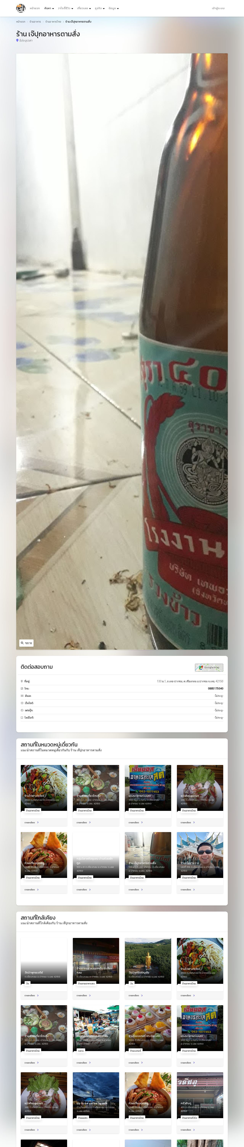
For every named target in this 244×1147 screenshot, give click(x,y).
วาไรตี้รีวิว (64, 8)
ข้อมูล (112, 8)
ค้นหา (49, 8)
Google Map (211, 667)
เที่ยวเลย (82, 8)
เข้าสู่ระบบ (218, 8)
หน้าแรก (35, 8)
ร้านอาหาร (35, 22)
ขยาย (28, 643)
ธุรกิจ (98, 8)
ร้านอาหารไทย (53, 22)
